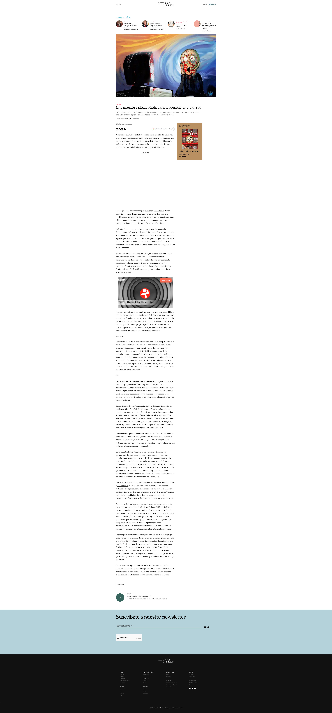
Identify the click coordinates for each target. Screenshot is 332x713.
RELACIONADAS (139, 607)
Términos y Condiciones (165, 708)
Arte (121, 695)
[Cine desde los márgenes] (190, 139)
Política (118, 104)
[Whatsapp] (125, 129)
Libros (121, 691)
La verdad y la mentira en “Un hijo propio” (130, 25)
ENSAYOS (145, 687)
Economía (153, 21)
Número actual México (171, 682)
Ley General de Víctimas (164, 492)
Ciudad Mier (159, 211)
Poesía (144, 680)
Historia (145, 689)
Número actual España (171, 685)
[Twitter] (120, 129)
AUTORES (189, 607)
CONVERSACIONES (148, 672)
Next (200, 141)
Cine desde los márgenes (189, 151)
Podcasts (168, 676)
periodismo (120, 584)
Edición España (184, 154)
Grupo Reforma (122, 406)
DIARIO (122, 672)
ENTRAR (205, 4)
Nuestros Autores (193, 682)
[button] (117, 4)
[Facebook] (117, 129)
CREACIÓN (146, 678)
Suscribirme (192, 676)
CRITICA (122, 687)
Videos (212, 21)
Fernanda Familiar (132, 421)
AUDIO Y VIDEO (170, 672)
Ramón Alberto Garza (156, 418)
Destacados (169, 687)
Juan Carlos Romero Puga (137, 596)
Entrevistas (205, 21)
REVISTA (168, 680)
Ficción (145, 682)
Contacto (191, 685)
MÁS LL (191, 672)
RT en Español (131, 409)
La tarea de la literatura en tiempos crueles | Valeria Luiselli (209, 26)
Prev (179, 141)
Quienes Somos (192, 680)
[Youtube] (195, 688)
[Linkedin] (122, 129)
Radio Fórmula (135, 406)
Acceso (191, 674)
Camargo (148, 211)
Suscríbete (182, 156)
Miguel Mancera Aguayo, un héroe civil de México (156, 25)
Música (122, 693)
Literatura (122, 682)
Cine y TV (126, 21)
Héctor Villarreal (134, 452)
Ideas (144, 691)
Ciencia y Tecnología (182, 21)
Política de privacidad (177, 708)
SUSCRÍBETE (212, 4)
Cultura (122, 674)
